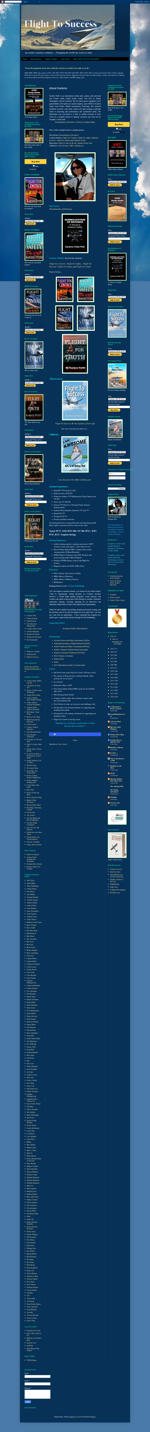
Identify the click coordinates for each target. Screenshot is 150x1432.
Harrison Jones (31, 765)
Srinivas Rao (31, 812)
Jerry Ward (30, 1083)
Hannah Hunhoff (32, 1052)
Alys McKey (31, 894)
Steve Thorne (31, 1284)
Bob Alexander (32, 939)
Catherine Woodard (33, 964)
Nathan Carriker (32, 1200)
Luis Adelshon (31, 1136)
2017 (112, 674)
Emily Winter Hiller (33, 1038)
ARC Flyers (30, 880)
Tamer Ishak (31, 1298)
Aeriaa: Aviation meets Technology (34, 691)
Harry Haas (30, 1055)
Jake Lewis (30, 1063)
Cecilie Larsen (31, 724)
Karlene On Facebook (34, 637)
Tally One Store (115, 872)
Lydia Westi (31, 1139)
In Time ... (114, 753)
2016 (112, 677)
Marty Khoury (31, 1156)
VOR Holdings (31, 1360)
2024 (112, 652)
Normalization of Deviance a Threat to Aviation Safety (75, 122)
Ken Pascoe (30, 1117)
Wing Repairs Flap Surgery (33, 1349)
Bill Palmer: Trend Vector (33, 713)
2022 (112, 658)
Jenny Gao (30, 1077)
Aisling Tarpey (32, 889)
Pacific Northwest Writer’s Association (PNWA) (72, 647)
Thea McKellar (32, 1309)
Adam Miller (31, 883)
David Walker (31, 1013)
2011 (112, 693)
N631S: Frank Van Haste (33, 794)
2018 (112, 671)
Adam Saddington (33, 886)
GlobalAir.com (115, 892)
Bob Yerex (30, 942)
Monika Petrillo (32, 1194)
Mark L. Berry (31, 1150)
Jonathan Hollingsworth (31, 1095)
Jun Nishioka (31, 1112)
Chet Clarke (31, 972)
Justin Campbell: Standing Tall (32, 781)
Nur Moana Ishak (32, 1213)
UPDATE (30, 1345)
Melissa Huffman (32, 1172)
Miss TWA (30, 790)
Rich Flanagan (31, 1256)
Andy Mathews (32, 908)
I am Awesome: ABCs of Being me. (71, 146)
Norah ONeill (31, 1211)
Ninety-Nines (59, 659)
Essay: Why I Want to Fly (34, 1334)
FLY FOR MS (31, 1044)
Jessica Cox (30, 1086)
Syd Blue (30, 1293)
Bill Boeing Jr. (31, 933)
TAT (28, 1295)
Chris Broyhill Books (34, 732)
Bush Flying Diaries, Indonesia (33, 721)
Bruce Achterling (32, 953)
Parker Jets (30, 1219)
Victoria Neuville (32, 1315)
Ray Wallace (31, 1251)
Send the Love (31, 1343)
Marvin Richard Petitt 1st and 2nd (34, 1160)
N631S (112, 773)
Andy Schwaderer (33, 911)
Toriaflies (113, 797)
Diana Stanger (31, 1019)
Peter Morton (31, 1243)
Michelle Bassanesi (33, 1177)
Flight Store (114, 887)
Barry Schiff (31, 928)
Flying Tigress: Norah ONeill (34, 750)
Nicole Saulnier (32, 1202)
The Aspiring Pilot (116, 786)
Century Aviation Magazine (32, 728)
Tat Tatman (30, 1301)
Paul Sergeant (31, 1237)
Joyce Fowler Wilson (34, 1104)
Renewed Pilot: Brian (34, 805)
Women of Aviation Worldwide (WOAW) (69, 653)
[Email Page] (54, 734)
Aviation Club (31, 615)
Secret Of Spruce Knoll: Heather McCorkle (115, 583)
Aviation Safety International (75, 628)
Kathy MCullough (33, 1115)
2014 (112, 684)
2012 (112, 690)
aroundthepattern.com (117, 715)
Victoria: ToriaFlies (33, 842)
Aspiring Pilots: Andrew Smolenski (33, 708)
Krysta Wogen (31, 1125)
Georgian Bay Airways (34, 864)
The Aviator (31, 815)
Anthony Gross (32, 916)
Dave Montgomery (33, 1010)
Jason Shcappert (32, 1069)
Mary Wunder (31, 1163)
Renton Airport (115, 597)
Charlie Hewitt (31, 969)
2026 (112, 636)
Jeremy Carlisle (32, 1080)
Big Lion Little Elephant (115, 728)
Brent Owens (31, 947)
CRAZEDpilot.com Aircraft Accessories (116, 876)
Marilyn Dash (31, 1147)
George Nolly (31, 1047)
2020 (112, 665)
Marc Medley (31, 1145)
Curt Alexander (32, 991)
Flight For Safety (84, 138)
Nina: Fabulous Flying (34, 797)
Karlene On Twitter (33, 634)
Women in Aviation (33, 651)
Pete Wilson (31, 1240)
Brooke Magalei (32, 950)
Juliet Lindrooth (32, 1109)
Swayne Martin (32, 1290)
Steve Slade (30, 1282)
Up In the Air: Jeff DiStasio (33, 828)
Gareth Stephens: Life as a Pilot (34, 761)
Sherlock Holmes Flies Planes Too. (116, 780)
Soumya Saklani (32, 1279)
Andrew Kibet (31, 905)
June (114, 639)
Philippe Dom (31, 1248)
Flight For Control (69, 138)
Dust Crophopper (32, 1033)
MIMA (29, 1142)
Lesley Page (31, 1131)
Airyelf (78, 1417)
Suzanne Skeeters (32, 1287)
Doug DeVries (31, 1030)
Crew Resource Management (32, 625)
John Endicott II (32, 1089)
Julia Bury (30, 1106)
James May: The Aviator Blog (32, 772)
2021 (112, 661)
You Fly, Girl (115, 803)
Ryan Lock (30, 1270)
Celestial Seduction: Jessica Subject (116, 577)
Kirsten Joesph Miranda (31, 1121)
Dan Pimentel (31, 994)
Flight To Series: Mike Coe (34, 745)
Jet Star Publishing (76, 586)
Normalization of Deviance (60, 209)
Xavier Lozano (32, 1318)
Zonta (56, 662)
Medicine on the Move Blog (34, 1339)
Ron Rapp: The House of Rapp (34, 809)
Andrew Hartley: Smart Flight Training (34, 699)
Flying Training (32, 618)
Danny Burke (31, 1002)
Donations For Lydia (33, 1330)
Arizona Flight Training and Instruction (31, 859)
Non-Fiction (65, 59)
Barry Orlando (31, 925)
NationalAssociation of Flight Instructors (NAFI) (72, 643)
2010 (112, 697)
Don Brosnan (31, 1027)
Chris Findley (31, 978)
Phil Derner (30, 1245)
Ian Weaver (30, 1058)
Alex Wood (30, 891)
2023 (112, 655)
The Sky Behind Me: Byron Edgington (34, 819)
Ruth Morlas (31, 1265)
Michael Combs (32, 1174)
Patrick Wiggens (32, 1234)
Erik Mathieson (32, 1041)
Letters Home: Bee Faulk (33, 786)
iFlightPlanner (114, 884)
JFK (28, 1061)
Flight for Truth (79, 140)
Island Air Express (33, 854)
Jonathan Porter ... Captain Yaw (33, 1100)
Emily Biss (30, 1035)
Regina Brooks (31, 1254)
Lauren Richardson (33, 1128)
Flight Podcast (31, 621)
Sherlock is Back (32, 1276)
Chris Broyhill (31, 975)
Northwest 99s (31, 654)
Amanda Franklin (32, 897)
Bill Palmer (30, 936)
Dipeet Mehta (31, 1024)
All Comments (116, 478)
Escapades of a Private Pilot (34, 740)
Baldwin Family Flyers (34, 922)
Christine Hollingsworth (31, 982)
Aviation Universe (116, 869)
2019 (112, 668)
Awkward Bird (115, 721)
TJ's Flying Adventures (114, 791)
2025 (112, 649)
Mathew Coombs (32, 1166)
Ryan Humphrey (32, 1268)
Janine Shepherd (32, 1066)
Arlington (113, 594)
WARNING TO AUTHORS (117, 643)
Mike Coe (30, 1186)
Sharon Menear (32, 1273)
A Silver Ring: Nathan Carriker (34, 682)
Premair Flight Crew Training (33, 868)
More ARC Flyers (32, 1197)
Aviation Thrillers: (51, 59)
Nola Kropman (32, 1208)
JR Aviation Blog (32, 768)
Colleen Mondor (32, 988)
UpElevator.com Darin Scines (34, 833)
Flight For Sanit (64, 266)
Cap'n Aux (30, 955)
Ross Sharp (30, 1262)
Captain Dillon (31, 958)
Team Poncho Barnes (34, 1304)
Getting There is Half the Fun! (116, 741)
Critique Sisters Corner (34, 628)
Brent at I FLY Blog (33, 717)
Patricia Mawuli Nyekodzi (32, 1223)
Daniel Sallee (31, 996)
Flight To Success (32, 657)
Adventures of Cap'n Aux (33, 686)
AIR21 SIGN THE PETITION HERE (86, 59)
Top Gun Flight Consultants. (32, 824)
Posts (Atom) (62, 744)
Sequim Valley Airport (117, 600)
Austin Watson (31, 919)
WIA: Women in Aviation (63, 656)
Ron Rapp (30, 1259)
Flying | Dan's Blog (117, 734)
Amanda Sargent (32, 900)
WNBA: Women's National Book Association (71, 650)
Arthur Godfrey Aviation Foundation (33, 703)
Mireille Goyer (31, 1191)
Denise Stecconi (32, 1016)
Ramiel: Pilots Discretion (31, 801)
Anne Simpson (31, 914)
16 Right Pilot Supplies (117, 890)
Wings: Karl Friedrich (34, 844)
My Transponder (32, 640)
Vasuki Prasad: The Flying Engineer (33, 838)
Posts (112, 474)
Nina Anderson (32, 1205)
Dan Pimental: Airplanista (31, 736)
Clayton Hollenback (33, 985)
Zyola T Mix (31, 1321)
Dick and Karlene (32, 1022)
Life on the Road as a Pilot (117, 759)
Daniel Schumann (32, 999)
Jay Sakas (30, 1072)
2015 (112, 681)
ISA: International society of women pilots (69, 665)
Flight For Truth (83, 266)
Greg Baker (30, 1049)
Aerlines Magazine (33, 631)
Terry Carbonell (32, 1307)
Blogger (93, 1417)
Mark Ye (29, 1153)
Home (25, 59)
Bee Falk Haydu (32, 930)
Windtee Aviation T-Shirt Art (117, 880)
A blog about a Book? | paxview (116, 707)
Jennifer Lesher (32, 1075)
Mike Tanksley (31, 1188)
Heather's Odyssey (116, 747)
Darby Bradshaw (32, 1005)
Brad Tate (30, 944)
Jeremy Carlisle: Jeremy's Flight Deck (34, 776)
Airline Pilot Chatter (33, 695)
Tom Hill (30, 1312)
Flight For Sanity (63, 140)
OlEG (29, 1216)
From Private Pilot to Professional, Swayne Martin (34, 756)
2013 (112, 687)
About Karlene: (36, 59)
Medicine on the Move (116, 767)
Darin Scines (31, 1008)
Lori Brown (31, 1133)
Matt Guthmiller (32, 1169)
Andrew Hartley (32, 903)
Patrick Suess (31, 1231)
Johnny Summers (32, 1091)
